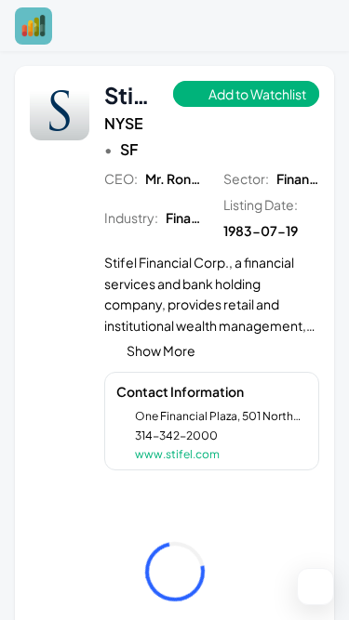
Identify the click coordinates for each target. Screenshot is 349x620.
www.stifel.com (177, 454)
